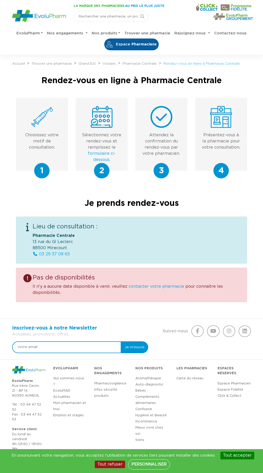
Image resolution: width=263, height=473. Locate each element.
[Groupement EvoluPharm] (233, 16)
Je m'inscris (135, 347)
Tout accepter (237, 455)
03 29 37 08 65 (54, 254)
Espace (136, 44)
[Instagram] (229, 331)
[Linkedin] (245, 331)
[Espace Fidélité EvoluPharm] (237, 7)
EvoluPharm (28, 33)
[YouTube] (213, 331)
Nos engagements (65, 33)
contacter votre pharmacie (156, 286)
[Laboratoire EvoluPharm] (39, 15)
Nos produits (104, 33)
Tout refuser (110, 464)
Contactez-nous (230, 33)
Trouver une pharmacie (147, 33)
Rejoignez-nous (190, 33)
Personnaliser (149, 464)
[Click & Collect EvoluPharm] (206, 7)
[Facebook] (197, 331)
